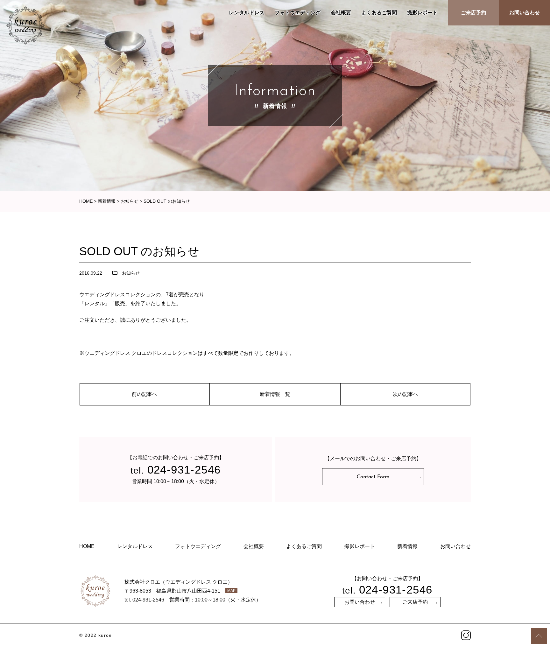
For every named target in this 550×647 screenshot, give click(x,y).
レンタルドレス (246, 12)
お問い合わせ (524, 12)
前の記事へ (144, 394)
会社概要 (341, 12)
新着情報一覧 (275, 394)
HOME (87, 546)
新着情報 (407, 546)
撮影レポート (422, 12)
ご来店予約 (473, 12)
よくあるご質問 (379, 12)
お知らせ (131, 273)
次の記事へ (405, 394)
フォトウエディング (298, 12)
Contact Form (373, 477)
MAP (231, 590)
